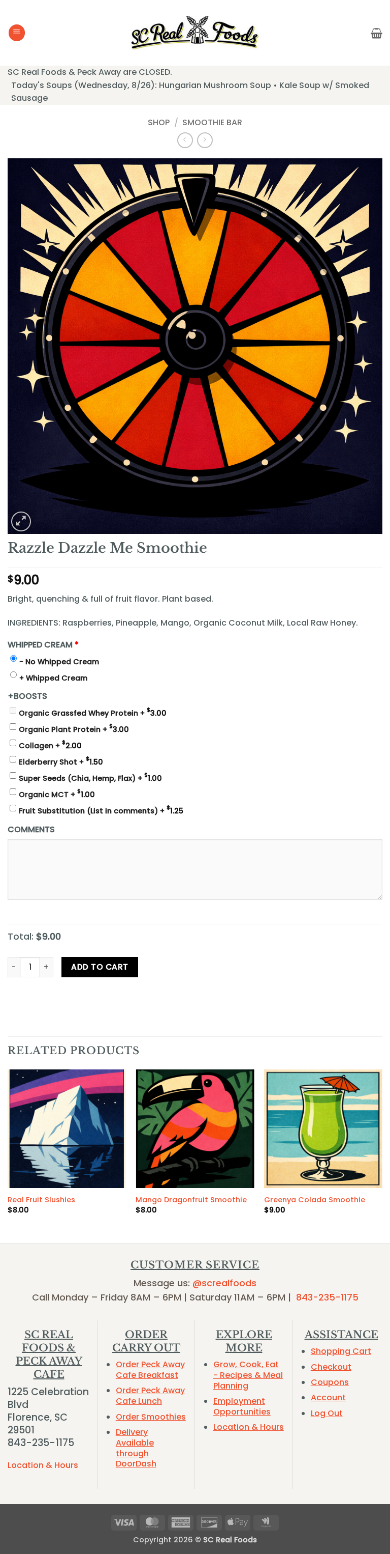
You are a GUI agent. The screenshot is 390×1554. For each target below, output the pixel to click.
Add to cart (99, 967)
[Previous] (8, 1155)
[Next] (381, 1155)
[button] (17, 32)
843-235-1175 (327, 1297)
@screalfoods (224, 1283)
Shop (159, 122)
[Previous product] (205, 140)
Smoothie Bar (212, 122)
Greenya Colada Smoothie (314, 1200)
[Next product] (185, 140)
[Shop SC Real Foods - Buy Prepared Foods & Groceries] (195, 33)
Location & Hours (43, 1465)
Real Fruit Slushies (41, 1200)
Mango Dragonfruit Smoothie (191, 1200)
